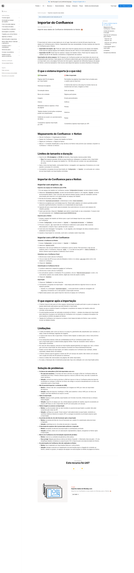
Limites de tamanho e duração (55, 153)
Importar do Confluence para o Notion (59, 179)
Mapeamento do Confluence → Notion (60, 133)
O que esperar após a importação (57, 300)
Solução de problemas (50, 368)
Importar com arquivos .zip (108, 39)
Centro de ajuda (42, 13)
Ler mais (75, 494)
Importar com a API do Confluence (111, 43)
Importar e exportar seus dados (56, 13)
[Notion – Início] (3, 6)
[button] (10, 11)
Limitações (44, 328)
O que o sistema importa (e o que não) (59, 71)
